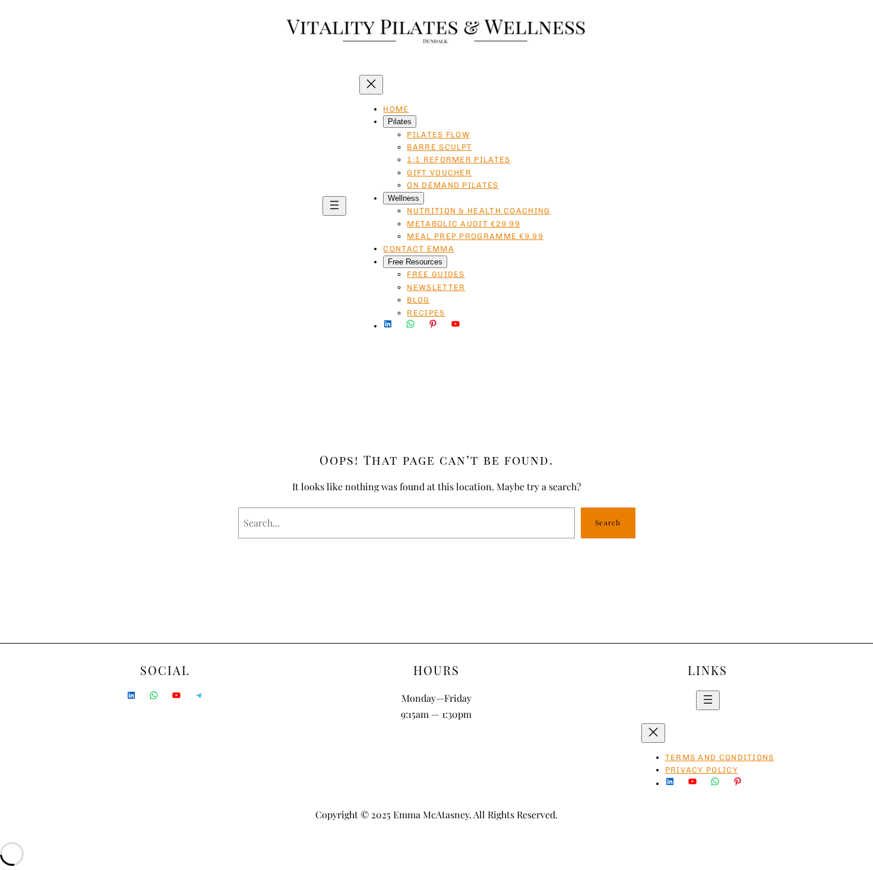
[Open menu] (334, 206)
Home (396, 109)
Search (608, 522)
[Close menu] (371, 84)
